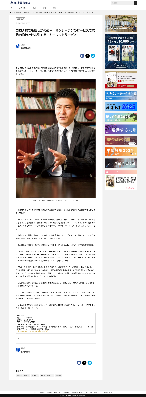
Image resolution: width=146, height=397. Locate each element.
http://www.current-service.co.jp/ (32, 331)
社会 (34, 8)
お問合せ (49, 392)
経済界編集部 (25, 48)
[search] (135, 3)
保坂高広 (35, 375)
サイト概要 (89, 392)
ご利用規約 (66, 392)
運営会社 (42, 392)
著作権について (108, 392)
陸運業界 (58, 375)
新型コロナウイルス (47, 375)
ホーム (36, 392)
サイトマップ (57, 392)
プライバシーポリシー (78, 392)
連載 (54, 8)
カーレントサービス (23, 375)
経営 (44, 8)
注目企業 (20, 19)
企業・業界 (23, 8)
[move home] (10, 12)
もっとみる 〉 (131, 188)
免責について (98, 392)
